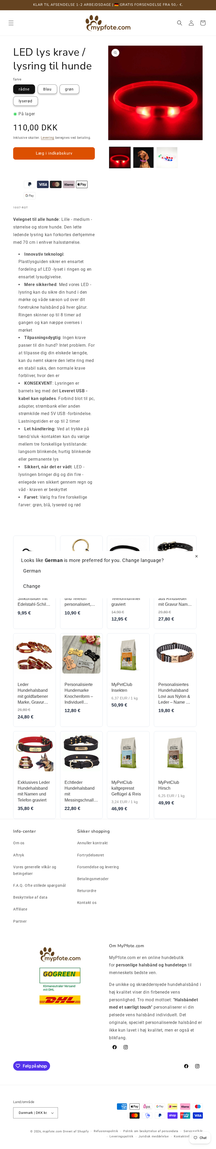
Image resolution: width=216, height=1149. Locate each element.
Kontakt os (87, 902)
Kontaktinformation (188, 1136)
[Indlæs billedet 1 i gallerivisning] (119, 157)
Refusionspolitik (106, 1131)
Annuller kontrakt (92, 843)
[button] (11, 23)
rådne (24, 89)
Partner (20, 921)
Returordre (86, 891)
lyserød (25, 101)
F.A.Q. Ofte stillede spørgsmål (39, 885)
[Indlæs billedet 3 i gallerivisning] (167, 157)
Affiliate (20, 909)
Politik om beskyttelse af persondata (150, 1131)
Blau (47, 89)
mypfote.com (52, 1131)
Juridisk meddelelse (154, 1136)
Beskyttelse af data (30, 897)
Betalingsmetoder (93, 879)
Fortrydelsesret (90, 855)
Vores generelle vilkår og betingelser (34, 870)
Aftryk (18, 855)
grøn (69, 89)
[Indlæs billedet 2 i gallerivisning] (143, 157)
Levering (47, 138)
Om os (18, 843)
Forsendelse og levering (98, 867)
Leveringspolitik (121, 1136)
